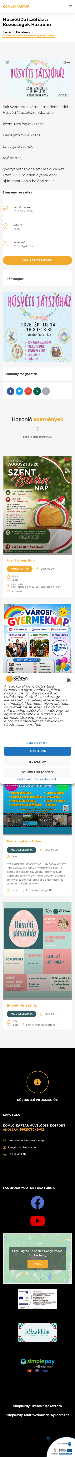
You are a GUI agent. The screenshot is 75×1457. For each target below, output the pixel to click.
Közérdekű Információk (37, 1100)
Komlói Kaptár (20, 568)
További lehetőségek (37, 772)
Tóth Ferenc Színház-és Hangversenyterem (36, 586)
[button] (69, 680)
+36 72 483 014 (17, 1154)
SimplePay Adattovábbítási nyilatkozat (37, 1415)
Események (23, 32)
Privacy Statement (45, 779)
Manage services (37, 742)
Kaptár (7, 32)
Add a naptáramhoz (37, 260)
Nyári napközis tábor (24, 841)
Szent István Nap (21, 560)
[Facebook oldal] (37, 1202)
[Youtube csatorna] (37, 1220)
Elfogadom (37, 751)
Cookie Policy (25, 779)
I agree (37, 1263)
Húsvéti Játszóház (22, 1005)
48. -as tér (17, 584)
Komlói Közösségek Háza (40, 890)
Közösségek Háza (23, 246)
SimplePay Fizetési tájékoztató (37, 1406)
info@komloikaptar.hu (22, 1147)
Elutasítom (37, 762)
